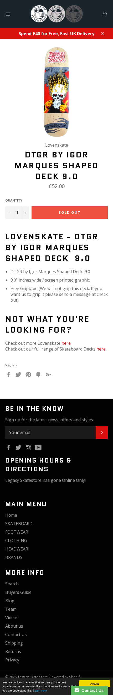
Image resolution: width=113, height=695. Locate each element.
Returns (13, 651)
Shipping (14, 643)
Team (11, 609)
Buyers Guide (18, 592)
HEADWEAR (16, 549)
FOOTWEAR (16, 532)
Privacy (12, 660)
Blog (9, 601)
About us (14, 626)
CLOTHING (16, 540)
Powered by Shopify (65, 676)
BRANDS (13, 557)
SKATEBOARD (19, 523)
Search (12, 584)
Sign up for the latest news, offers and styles (49, 420)
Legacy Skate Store (33, 676)
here (66, 343)
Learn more (40, 690)
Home (11, 515)
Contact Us (16, 634)
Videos (11, 618)
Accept (94, 683)
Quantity (13, 200)
